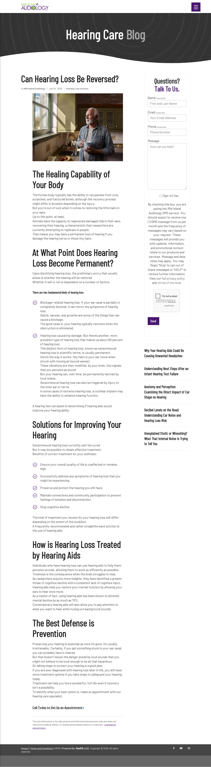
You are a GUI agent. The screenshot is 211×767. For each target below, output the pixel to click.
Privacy (25, 748)
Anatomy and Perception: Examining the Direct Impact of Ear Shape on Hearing (167, 391)
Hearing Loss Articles (77, 88)
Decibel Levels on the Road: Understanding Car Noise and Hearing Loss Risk (162, 415)
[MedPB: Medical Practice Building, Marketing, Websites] (75, 748)
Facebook (173, 748)
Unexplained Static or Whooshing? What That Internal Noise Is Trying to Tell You (166, 438)
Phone (157, 126)
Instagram (189, 748)
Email (156, 112)
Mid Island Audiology (34, 88)
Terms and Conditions (41, 748)
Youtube (181, 748)
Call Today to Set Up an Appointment (57, 707)
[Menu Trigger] (195, 7)
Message (153, 141)
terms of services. (170, 283)
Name (156, 98)
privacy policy (176, 278)
